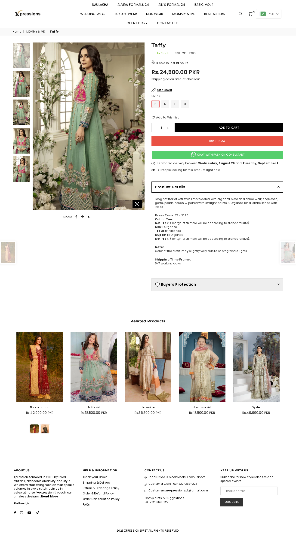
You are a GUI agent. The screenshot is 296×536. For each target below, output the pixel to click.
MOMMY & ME (183, 14)
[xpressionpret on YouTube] (29, 512)
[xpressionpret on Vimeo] (38, 512)
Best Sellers (214, 14)
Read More (49, 496)
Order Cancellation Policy (101, 499)
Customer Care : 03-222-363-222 (172, 484)
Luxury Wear (126, 14)
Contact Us (168, 23)
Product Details (170, 187)
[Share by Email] (90, 217)
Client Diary (137, 23)
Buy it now (217, 141)
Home (17, 31)
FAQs (86, 504)
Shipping (158, 79)
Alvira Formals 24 (133, 4)
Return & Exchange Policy (101, 488)
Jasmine (148, 407)
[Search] (240, 13)
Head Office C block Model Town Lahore (176, 477)
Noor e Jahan (40, 407)
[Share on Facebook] (76, 217)
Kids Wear (154, 14)
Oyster (256, 407)
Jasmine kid (202, 407)
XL (185, 104)
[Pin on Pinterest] (82, 217)
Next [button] (140, 126)
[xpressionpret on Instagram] (21, 512)
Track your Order (95, 477)
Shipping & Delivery (97, 483)
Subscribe (232, 502)
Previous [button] (37, 126)
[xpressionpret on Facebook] (14, 512)
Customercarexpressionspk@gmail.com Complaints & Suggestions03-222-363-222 (176, 496)
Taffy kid (94, 407)
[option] (89, 126)
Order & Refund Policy (98, 493)
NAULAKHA (100, 4)
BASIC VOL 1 (203, 4)
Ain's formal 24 (171, 4)
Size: (156, 96)
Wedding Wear (92, 14)
